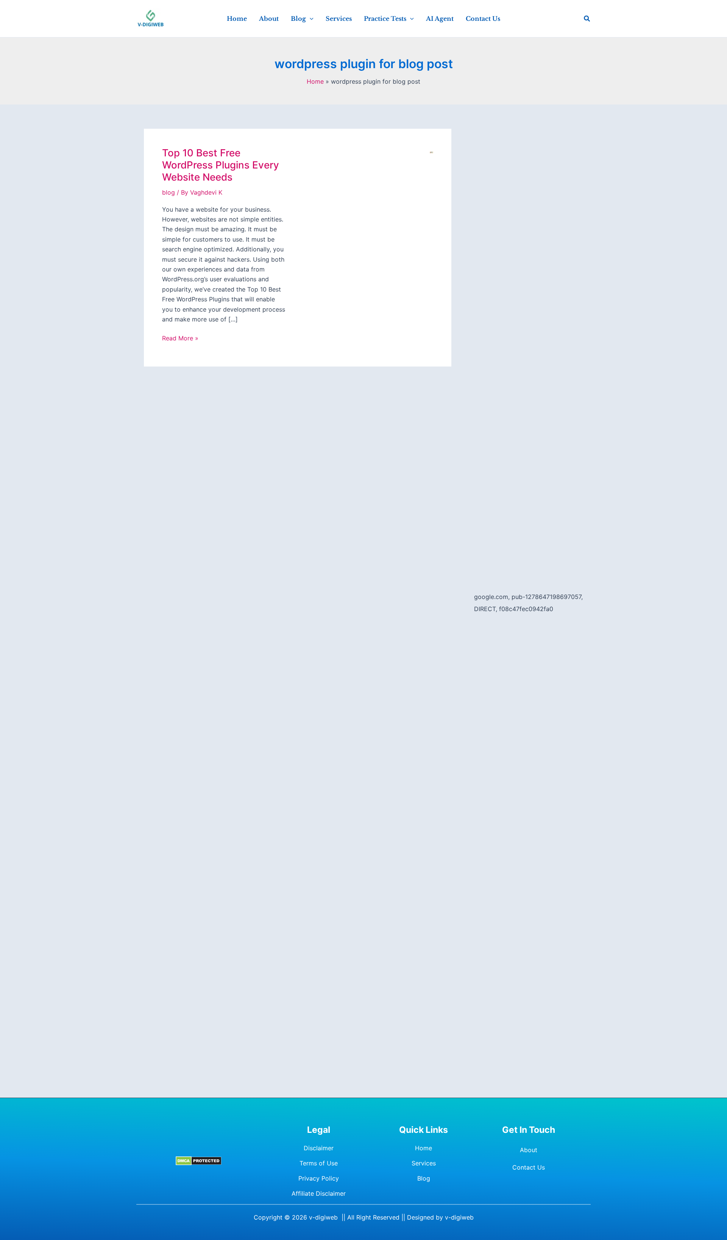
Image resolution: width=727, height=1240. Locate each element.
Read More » (180, 338)
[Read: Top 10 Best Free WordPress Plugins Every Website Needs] (431, 152)
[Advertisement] (528, 242)
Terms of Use (319, 1163)
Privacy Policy (318, 1178)
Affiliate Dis (308, 1193)
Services (424, 1163)
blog (168, 192)
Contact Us (528, 1167)
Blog (423, 1178)
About (528, 1150)
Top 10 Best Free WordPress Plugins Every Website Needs (220, 165)
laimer (337, 1193)
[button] (310, 18)
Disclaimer (319, 1148)
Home (423, 1148)
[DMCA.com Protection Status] (199, 1161)
